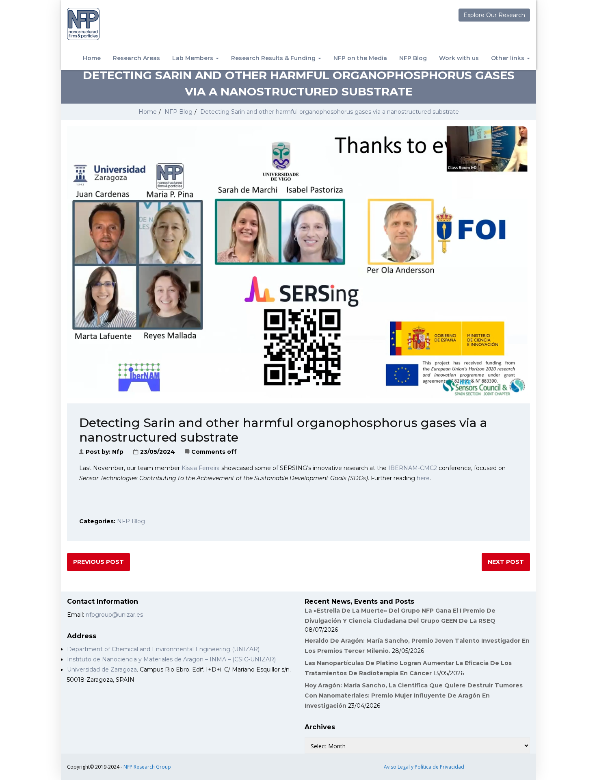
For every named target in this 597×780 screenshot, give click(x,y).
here (423, 478)
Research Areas (136, 58)
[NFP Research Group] (83, 24)
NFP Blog (413, 58)
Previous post (98, 562)
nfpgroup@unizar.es (114, 614)
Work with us (459, 58)
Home (92, 58)
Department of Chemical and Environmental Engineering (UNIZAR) (163, 649)
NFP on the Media (360, 58)
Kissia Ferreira (201, 468)
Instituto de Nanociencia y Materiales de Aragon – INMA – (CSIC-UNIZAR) (171, 659)
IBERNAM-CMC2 (412, 468)
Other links (508, 58)
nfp (117, 451)
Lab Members (193, 58)
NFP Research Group (147, 766)
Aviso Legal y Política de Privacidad (424, 766)
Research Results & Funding (274, 58)
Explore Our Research (494, 15)
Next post (506, 562)
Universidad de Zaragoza (102, 669)
